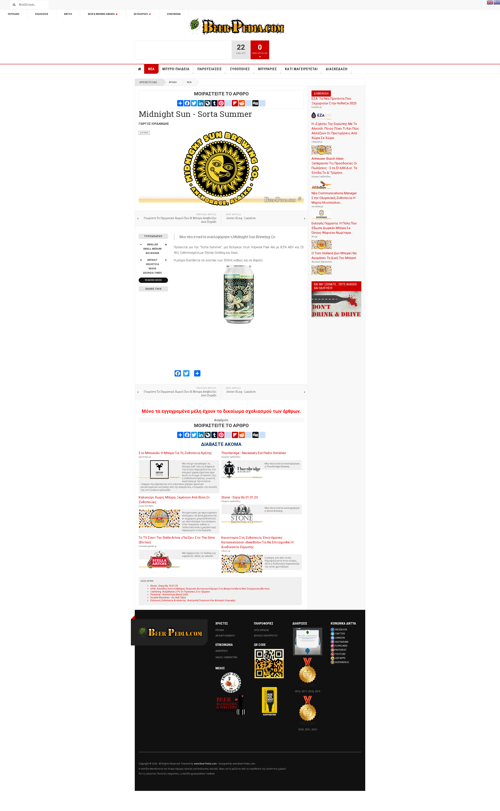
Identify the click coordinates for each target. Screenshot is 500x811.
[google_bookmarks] (262, 103)
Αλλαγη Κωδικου (225, 635)
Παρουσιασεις (209, 69)
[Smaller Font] (141, 244)
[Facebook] (187, 103)
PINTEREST (340, 650)
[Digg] (255, 103)
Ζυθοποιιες (240, 69)
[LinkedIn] (201, 103)
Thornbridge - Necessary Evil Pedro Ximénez (253, 453)
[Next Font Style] (166, 260)
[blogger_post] (228, 103)
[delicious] (249, 103)
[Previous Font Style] (141, 260)
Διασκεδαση (336, 69)
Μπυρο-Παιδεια (175, 69)
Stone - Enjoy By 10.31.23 (164, 585)
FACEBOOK (341, 629)
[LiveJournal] (207, 103)
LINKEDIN (340, 637)
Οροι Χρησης (261, 630)
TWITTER (340, 633)
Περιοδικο (13, 14)
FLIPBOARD (341, 645)
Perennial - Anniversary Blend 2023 (169, 594)
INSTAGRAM (341, 642)
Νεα (151, 69)
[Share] (180, 103)
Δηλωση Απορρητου (266, 635)
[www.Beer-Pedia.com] (237, 26)
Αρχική (173, 82)
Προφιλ (219, 630)
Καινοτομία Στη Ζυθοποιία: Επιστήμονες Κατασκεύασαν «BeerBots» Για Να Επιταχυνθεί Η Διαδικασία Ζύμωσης (257, 542)
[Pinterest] (221, 103)
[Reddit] (242, 103)
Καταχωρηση (141, 14)
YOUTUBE (340, 654)
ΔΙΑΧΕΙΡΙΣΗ (221, 651)
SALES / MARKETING (226, 657)
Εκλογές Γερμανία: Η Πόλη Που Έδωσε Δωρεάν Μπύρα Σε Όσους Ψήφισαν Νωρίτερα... (334, 228)
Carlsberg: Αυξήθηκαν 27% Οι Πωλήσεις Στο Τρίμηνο (180, 591)
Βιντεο (68, 14)
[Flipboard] (235, 103)
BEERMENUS (342, 662)
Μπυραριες (267, 69)
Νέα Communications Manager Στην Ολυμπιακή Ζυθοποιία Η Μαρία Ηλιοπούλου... (334, 197)
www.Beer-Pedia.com (205, 763)
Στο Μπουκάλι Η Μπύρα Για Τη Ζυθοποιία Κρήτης (175, 453)
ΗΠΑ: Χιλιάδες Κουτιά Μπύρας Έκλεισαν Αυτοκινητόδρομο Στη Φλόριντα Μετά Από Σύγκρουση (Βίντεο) (210, 588)
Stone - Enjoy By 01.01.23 (239, 497)
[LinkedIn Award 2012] (307, 641)
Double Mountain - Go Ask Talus (168, 597)
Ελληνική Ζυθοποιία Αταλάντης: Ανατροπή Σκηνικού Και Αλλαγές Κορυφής (193, 600)
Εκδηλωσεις (41, 14)
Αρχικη (139, 69)
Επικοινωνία (174, 14)
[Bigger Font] (166, 244)
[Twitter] (194, 103)
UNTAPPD (340, 658)
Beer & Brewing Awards (101, 14)
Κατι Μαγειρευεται (301, 69)
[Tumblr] (214, 103)
